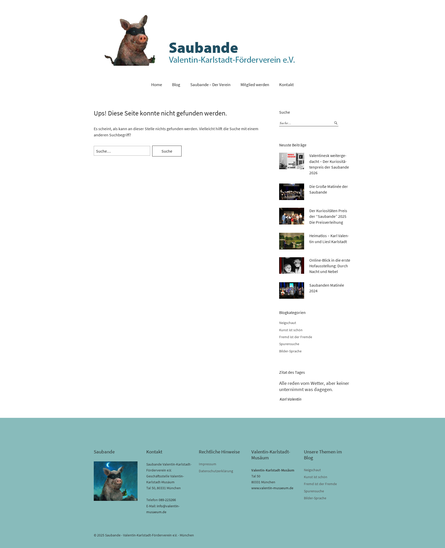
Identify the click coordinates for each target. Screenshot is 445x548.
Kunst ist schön (291, 330)
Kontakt (286, 84)
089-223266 (167, 499)
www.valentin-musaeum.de (272, 488)
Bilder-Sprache (290, 351)
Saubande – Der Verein (210, 84)
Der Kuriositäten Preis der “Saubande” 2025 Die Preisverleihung (328, 216)
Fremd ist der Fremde (295, 337)
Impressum (207, 464)
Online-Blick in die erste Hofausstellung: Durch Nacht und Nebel (329, 266)
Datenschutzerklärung (216, 471)
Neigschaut (287, 322)
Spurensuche (289, 344)
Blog (176, 84)
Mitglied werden (255, 84)
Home (156, 84)
